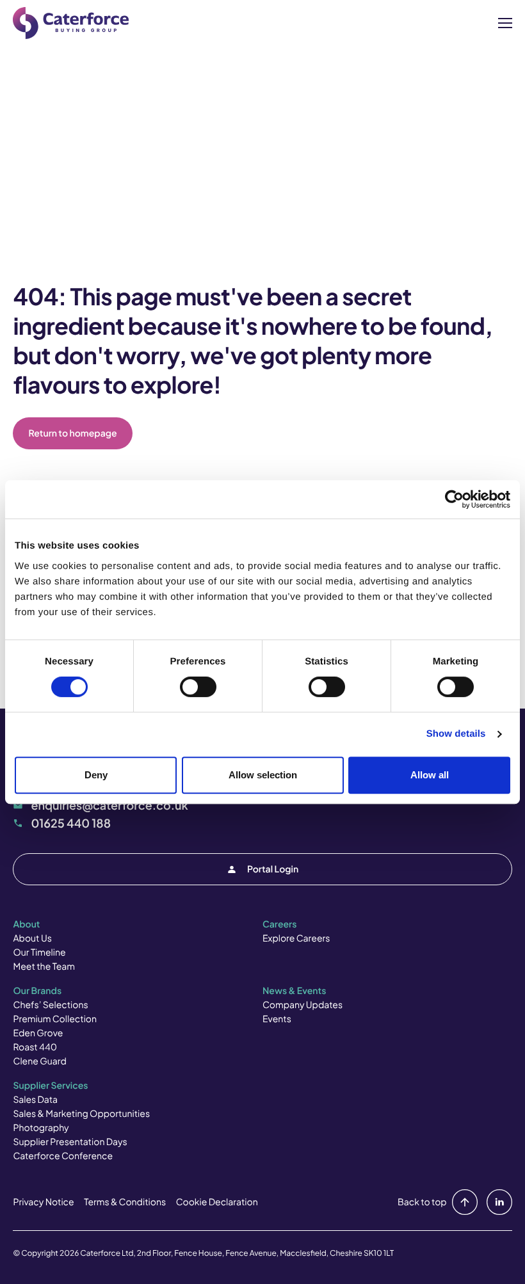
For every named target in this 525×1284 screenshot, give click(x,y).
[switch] (198, 687)
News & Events (294, 991)
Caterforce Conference (63, 1156)
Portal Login (272, 869)
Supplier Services (50, 1085)
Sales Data (35, 1099)
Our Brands (37, 991)
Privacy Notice (43, 1202)
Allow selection (263, 774)
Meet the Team (44, 966)
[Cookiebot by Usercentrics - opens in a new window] (454, 499)
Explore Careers (296, 938)
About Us (32, 938)
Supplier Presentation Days (70, 1142)
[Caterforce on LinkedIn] (496, 1202)
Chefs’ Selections (50, 1005)
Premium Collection (55, 1019)
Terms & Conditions (125, 1202)
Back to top (422, 1202)
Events (276, 1019)
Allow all (429, 774)
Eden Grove (38, 1033)
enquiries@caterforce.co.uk (109, 805)
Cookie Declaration (217, 1202)
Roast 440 (35, 1047)
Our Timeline (39, 952)
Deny (96, 774)
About (26, 924)
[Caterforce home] (71, 23)
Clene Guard (39, 1061)
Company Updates (302, 1005)
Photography (41, 1128)
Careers (279, 924)
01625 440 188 (71, 822)
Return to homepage (72, 433)
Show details (456, 733)
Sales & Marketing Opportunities (81, 1113)
